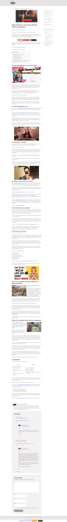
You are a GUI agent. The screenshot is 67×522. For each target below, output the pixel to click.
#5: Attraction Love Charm (16, 59)
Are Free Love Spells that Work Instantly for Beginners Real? (21, 60)
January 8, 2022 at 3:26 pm (22, 441)
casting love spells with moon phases (23, 384)
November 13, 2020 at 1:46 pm (25, 426)
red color (23, 112)
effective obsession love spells (33, 155)
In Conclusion (14, 62)
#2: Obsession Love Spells (16, 56)
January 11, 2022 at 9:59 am (25, 449)
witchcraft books (27, 228)
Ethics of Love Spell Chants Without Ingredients (19, 61)
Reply (16, 422)
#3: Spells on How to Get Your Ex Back (18, 57)
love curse (23, 215)
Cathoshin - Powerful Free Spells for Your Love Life (36, 519)
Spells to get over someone (20, 205)
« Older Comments (17, 471)
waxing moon (32, 224)
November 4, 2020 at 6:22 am (23, 418)
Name (15, 494)
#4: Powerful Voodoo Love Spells (17, 58)
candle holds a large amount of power (25, 108)
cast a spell (31, 36)
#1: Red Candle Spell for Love (17, 55)
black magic (34, 119)
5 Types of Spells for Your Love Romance (18, 54)
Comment (15, 481)
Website (15, 503)
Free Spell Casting (26, 40)
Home (14, 8)
